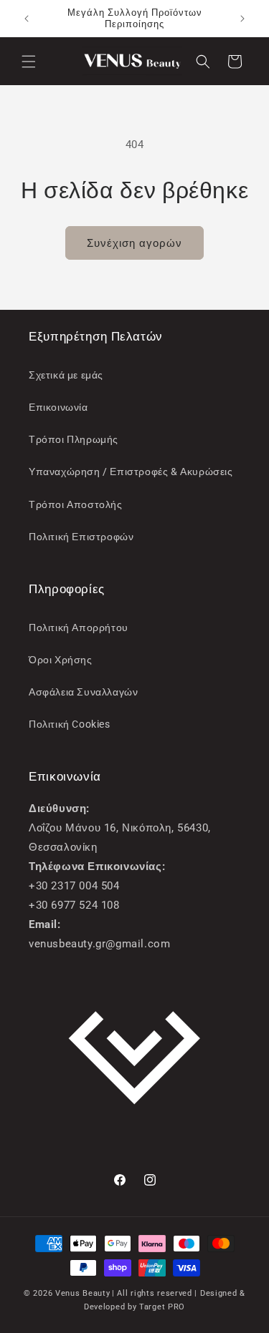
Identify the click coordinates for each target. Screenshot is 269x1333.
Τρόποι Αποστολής (76, 504)
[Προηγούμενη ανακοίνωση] (26, 18)
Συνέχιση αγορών (134, 243)
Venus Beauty (82, 1293)
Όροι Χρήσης (61, 659)
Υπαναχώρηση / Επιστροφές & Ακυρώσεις (131, 471)
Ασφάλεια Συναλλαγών (83, 692)
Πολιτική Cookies (69, 724)
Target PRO (162, 1307)
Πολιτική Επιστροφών (81, 536)
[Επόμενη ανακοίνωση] (242, 18)
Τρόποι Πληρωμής (73, 439)
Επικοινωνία (58, 407)
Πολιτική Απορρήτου (78, 627)
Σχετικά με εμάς (66, 375)
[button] (28, 61)
